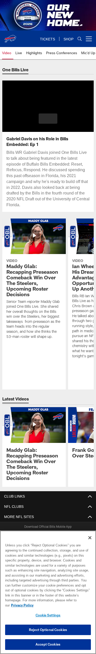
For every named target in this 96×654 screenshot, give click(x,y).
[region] (48, 595)
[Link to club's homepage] (10, 37)
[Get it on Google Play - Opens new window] (64, 532)
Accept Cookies (48, 644)
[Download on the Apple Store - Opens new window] (29, 530)
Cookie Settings (48, 615)
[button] (48, 118)
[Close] (89, 542)
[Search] (80, 39)
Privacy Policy (61, 605)
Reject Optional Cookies (48, 630)
